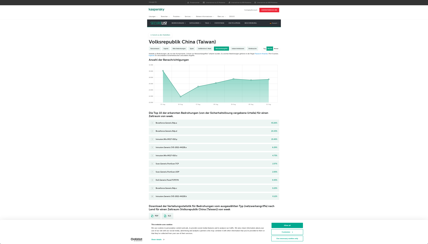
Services (188, 16)
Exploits (151, 55)
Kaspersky (156, 8)
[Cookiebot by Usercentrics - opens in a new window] (136, 239)
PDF (156, 216)
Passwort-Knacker (261, 54)
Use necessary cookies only (287, 238)
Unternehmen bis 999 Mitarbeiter (241, 2)
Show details (156, 239)
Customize (286, 232)
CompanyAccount (250, 10)
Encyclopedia (234, 23)
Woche (270, 48)
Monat (276, 48)
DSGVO (232, 16)
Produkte (176, 16)
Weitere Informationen (204, 16)
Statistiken (219, 23)
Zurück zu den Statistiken (161, 35)
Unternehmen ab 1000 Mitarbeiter (267, 2)
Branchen (164, 16)
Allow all (287, 225)
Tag (264, 48)
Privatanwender (195, 2)
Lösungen (152, 16)
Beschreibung (251, 23)
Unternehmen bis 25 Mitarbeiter (215, 2)
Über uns (221, 16)
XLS (169, 216)
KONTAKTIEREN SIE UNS (269, 10)
